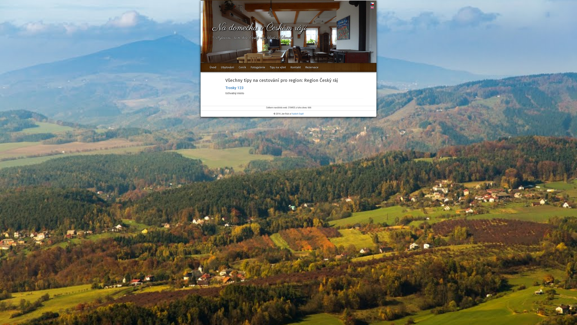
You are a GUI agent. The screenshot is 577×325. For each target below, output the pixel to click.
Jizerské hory (278, 66)
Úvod (213, 67)
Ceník (242, 67)
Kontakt (295, 67)
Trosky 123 (234, 88)
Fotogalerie (258, 67)
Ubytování (227, 67)
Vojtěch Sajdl (297, 114)
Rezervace (311, 67)
